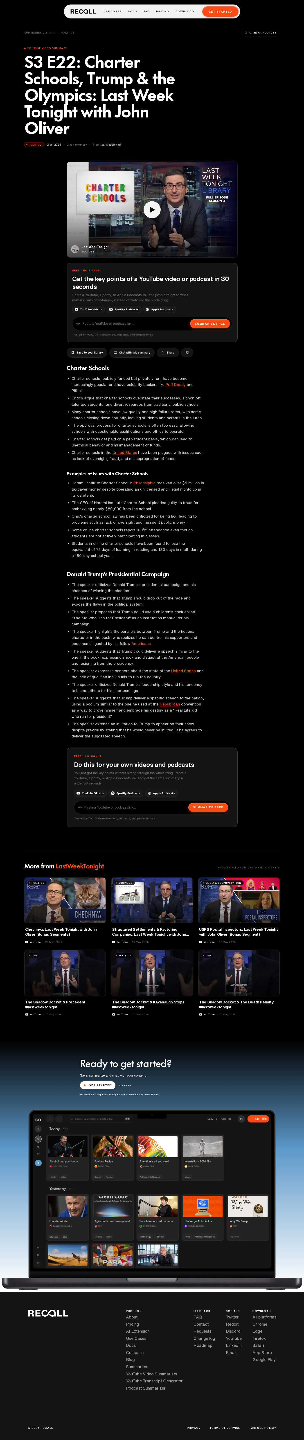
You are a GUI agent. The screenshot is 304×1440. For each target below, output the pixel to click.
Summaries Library (39, 32)
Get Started (220, 11)
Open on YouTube (262, 32)
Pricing (162, 11)
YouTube (234, 1338)
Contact (201, 1324)
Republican (170, 704)
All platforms (264, 1317)
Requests (202, 1331)
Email (231, 1352)
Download (185, 11)
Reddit (232, 1324)
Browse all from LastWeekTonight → (249, 867)
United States (125, 452)
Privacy (193, 1427)
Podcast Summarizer (146, 1388)
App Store (262, 1352)
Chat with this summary (134, 352)
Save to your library (89, 352)
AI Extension (138, 1331)
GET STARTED (100, 1085)
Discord (233, 1331)
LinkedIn (234, 1345)
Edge (257, 1331)
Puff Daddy (176, 384)
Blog (130, 1359)
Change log (204, 1338)
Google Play (264, 1359)
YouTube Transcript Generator (154, 1381)
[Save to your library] (100, 882)
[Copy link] (187, 352)
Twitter (232, 1317)
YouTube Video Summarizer (152, 1374)
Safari (258, 1345)
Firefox (259, 1338)
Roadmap (203, 1345)
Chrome (259, 1324)
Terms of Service (224, 1427)
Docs (132, 11)
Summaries (136, 1367)
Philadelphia (144, 483)
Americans (141, 643)
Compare (135, 1352)
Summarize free (210, 323)
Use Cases (113, 11)
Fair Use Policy (263, 1427)
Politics (67, 32)
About (131, 1317)
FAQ (147, 11)
